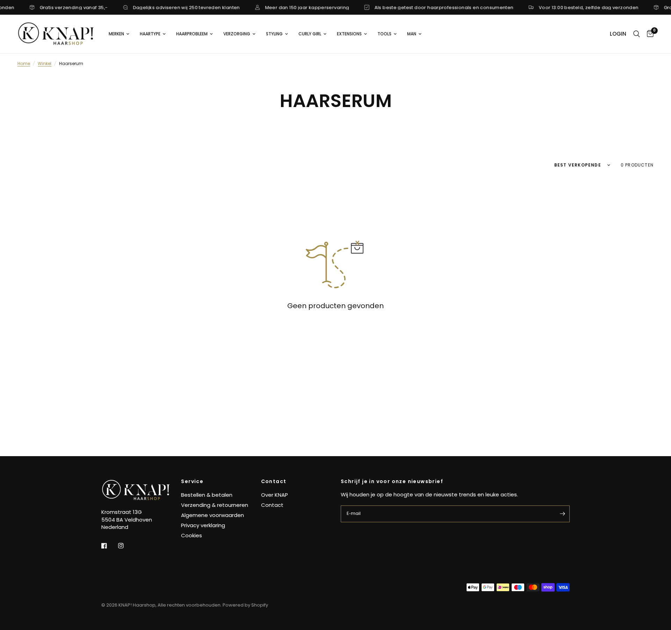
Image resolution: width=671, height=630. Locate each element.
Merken (116, 34)
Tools (384, 34)
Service (192, 481)
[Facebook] (109, 545)
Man (411, 34)
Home (23, 63)
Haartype (150, 34)
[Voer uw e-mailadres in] (563, 513)
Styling (274, 34)
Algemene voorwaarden (212, 515)
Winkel (44, 63)
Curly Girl (309, 34)
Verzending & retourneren (214, 505)
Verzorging (236, 34)
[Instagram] (126, 545)
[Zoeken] (636, 34)
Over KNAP (274, 494)
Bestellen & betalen (206, 494)
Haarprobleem (192, 34)
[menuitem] (119, 34)
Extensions (349, 34)
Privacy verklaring (203, 525)
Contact (274, 481)
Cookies (191, 535)
